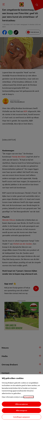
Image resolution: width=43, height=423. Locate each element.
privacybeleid (28, 397)
